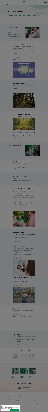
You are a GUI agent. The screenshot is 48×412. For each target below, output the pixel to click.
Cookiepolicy (14, 408)
